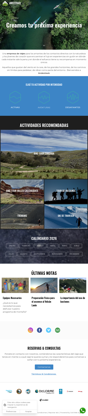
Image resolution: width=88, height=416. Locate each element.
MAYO (64, 246)
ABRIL (52, 246)
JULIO (11, 254)
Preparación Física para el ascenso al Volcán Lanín (43, 301)
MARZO (40, 246)
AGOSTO (23, 254)
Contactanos (44, 367)
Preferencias (11, 411)
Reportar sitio (53, 412)
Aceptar (28, 411)
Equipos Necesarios (12, 298)
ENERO (12, 246)
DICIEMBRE (74, 254)
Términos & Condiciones (44, 374)
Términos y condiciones (38, 412)
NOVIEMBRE (57, 254)
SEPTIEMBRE (39, 254)
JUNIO (76, 246)
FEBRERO (26, 246)
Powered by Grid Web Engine (72, 412)
